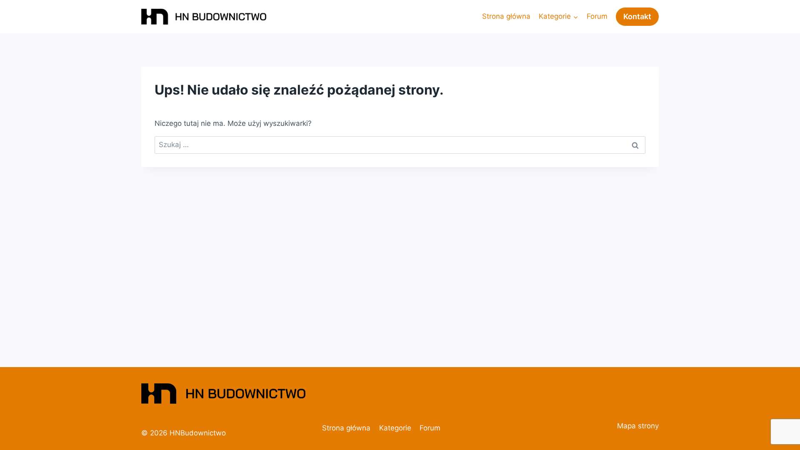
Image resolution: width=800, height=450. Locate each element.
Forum (597, 16)
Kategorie (395, 428)
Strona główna (506, 16)
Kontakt (637, 16)
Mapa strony (638, 426)
